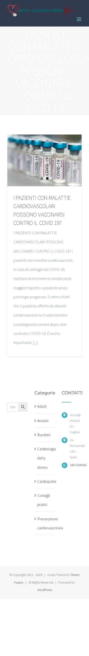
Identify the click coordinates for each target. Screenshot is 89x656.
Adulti (42, 406)
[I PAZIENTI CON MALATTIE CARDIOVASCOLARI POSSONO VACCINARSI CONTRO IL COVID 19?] (44, 160)
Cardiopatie (44, 481)
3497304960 (76, 465)
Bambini (43, 434)
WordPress (44, 590)
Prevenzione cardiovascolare (44, 523)
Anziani (42, 420)
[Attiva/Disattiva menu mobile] (79, 19)
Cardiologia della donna (44, 458)
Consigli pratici (43, 500)
